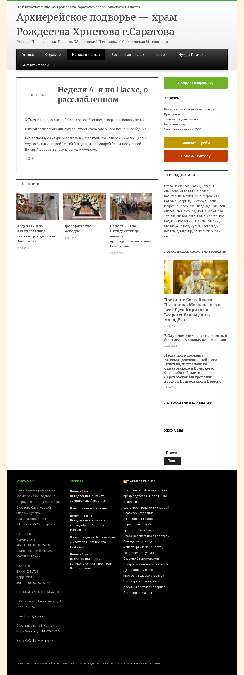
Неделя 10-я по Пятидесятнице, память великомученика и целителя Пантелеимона (91, 561)
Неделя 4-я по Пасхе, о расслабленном (103, 95)
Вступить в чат (44, 640)
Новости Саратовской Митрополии (195, 251)
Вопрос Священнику (195, 82)
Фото (161, 54)
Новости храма (86, 54)
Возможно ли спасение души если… (191, 109)
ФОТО (30, 158)
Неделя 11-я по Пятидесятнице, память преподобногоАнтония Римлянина (130, 236)
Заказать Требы (196, 142)
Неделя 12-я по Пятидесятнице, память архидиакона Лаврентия (35, 233)
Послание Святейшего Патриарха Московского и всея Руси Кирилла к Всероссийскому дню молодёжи (192, 309)
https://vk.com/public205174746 (39, 631)
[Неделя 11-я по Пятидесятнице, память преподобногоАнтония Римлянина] (131, 208)
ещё (169, 236)
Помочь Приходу (196, 156)
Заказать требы (35, 65)
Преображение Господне (77, 228)
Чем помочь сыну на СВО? (183, 129)
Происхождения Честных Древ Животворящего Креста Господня (93, 542)
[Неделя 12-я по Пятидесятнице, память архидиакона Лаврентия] (37, 208)
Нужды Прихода (192, 54)
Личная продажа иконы (181, 119)
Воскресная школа (128, 54)
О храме (53, 54)
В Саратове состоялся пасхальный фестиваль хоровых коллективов (195, 337)
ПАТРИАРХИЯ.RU (141, 481)
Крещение (172, 114)
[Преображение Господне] (84, 208)
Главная (28, 54)
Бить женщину (175, 124)
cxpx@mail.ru (35, 616)
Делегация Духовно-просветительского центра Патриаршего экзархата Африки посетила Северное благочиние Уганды (144, 581)
